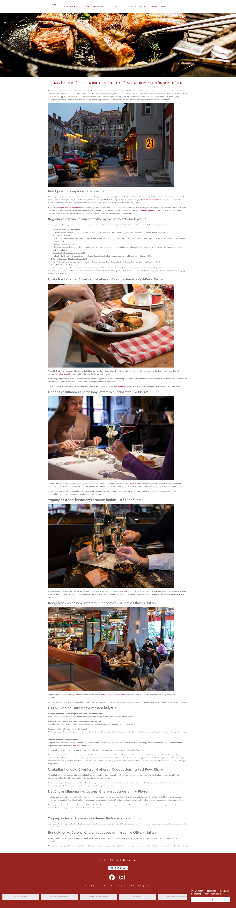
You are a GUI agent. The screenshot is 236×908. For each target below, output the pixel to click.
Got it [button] (210, 900)
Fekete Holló (122, 386)
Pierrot (132, 483)
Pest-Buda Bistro (66, 374)
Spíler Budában (129, 591)
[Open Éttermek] (74, 6)
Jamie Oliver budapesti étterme (113, 694)
